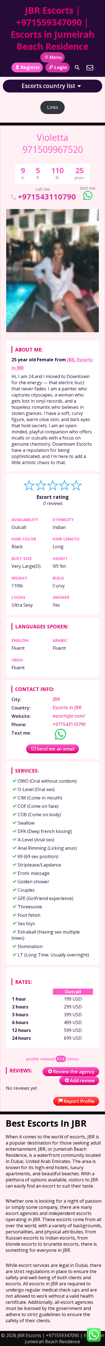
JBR (70, 360)
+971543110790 (47, 196)
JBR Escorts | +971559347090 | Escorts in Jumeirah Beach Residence (52, 28)
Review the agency (74, 1072)
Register (30, 67)
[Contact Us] (90, 68)
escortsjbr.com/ (69, 716)
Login (60, 67)
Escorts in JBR (67, 707)
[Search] (77, 68)
